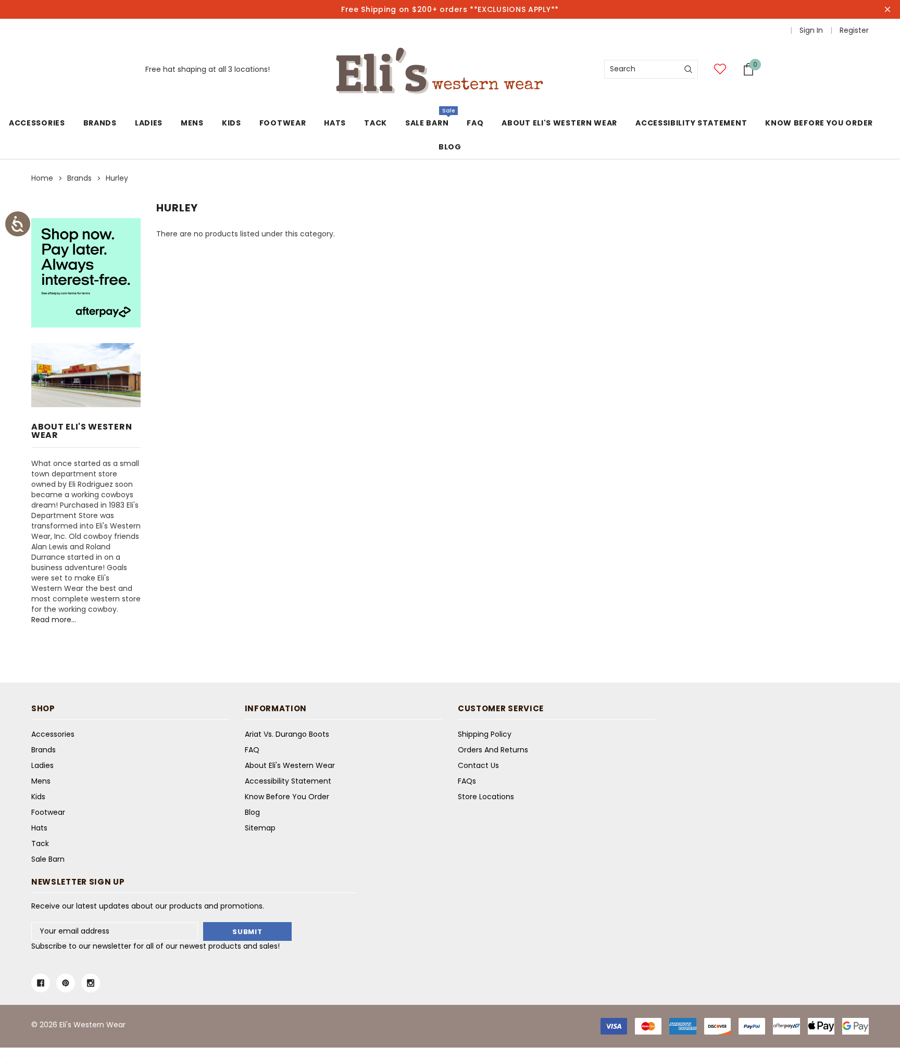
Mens (192, 123)
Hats (335, 123)
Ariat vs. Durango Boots (287, 734)
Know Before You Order (287, 796)
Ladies (148, 123)
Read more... (53, 619)
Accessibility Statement (288, 781)
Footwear (282, 123)
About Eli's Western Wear (290, 765)
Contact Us (478, 765)
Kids (231, 123)
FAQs (467, 781)
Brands (100, 123)
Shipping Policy (484, 734)
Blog (252, 812)
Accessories (37, 123)
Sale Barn (426, 123)
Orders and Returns (493, 750)
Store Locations (486, 796)
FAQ (252, 750)
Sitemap (260, 828)
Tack (375, 123)
